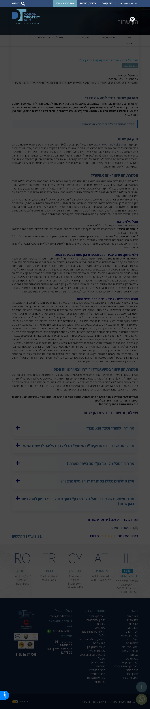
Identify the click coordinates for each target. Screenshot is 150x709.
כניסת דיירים (88, 3)
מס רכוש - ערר (64, 3)
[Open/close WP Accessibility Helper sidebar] (4, 695)
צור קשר (107, 3)
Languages (126, 3)
